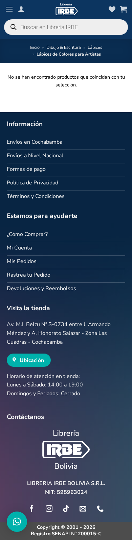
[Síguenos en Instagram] (49, 509)
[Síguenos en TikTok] (66, 509)
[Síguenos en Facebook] (31, 509)
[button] (9, 9)
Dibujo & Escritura (63, 47)
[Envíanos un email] (83, 509)
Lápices (95, 47)
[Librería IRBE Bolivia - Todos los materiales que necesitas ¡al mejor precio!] (66, 9)
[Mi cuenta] (21, 8)
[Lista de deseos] (112, 9)
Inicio (35, 47)
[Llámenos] (100, 509)
